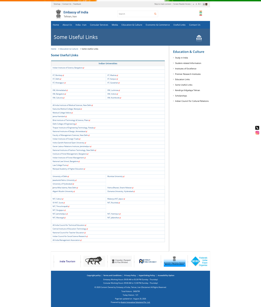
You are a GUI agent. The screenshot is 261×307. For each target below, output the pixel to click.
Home (56, 24)
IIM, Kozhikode (113, 97)
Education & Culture (132, 24)
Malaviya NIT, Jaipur (115, 199)
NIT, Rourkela (112, 202)
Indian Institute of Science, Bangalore (68, 67)
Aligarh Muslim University (63, 191)
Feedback (77, 4)
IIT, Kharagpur (58, 82)
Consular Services (99, 24)
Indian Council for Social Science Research (69, 236)
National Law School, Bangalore (65, 161)
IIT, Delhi (56, 79)
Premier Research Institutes (188, 74)
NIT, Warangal (58, 217)
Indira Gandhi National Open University (68, 142)
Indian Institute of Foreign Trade (66, 139)
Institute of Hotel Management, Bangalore (70, 154)
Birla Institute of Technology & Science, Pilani (70, 120)
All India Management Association (66, 240)
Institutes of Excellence (185, 68)
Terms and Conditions (112, 275)
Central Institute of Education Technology (69, 229)
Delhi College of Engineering (64, 124)
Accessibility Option (166, 275)
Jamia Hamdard (59, 116)
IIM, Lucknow (112, 90)
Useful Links (179, 24)
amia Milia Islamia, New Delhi (64, 187)
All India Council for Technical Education (69, 225)
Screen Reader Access (182, 4)
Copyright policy (94, 275)
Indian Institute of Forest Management (68, 157)
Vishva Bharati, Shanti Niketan (119, 187)
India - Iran (81, 24)
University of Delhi (60, 176)
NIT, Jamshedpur (59, 214)
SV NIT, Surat (58, 202)
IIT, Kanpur (111, 79)
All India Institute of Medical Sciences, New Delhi (72, 105)
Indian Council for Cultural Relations (192, 101)
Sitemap (57, 4)
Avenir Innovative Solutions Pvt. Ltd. (135, 302)
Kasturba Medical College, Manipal (66, 109)
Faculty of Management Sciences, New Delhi (70, 135)
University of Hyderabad (62, 184)
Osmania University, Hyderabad (120, 191)
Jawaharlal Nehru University (64, 180)
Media (115, 24)
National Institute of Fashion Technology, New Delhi (73, 150)
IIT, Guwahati (112, 82)
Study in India (181, 57)
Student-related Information (188, 63)
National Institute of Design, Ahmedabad (69, 131)
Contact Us (66, 4)
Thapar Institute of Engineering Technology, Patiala (73, 127)
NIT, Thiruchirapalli (60, 206)
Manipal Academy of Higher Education (68, 169)
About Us (67, 24)
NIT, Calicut (57, 199)
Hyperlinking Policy (147, 275)
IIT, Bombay (57, 75)
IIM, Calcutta (58, 97)
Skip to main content (162, 4)
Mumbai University (115, 176)
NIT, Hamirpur (113, 214)
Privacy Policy (130, 275)
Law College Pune (60, 165)
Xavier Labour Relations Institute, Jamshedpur (71, 146)
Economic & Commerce (158, 24)
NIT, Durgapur (58, 210)
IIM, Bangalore (58, 94)
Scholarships (181, 95)
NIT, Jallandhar (113, 217)
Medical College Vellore (62, 112)
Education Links (182, 79)
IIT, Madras (111, 75)
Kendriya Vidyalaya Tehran (187, 90)
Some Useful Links (183, 84)
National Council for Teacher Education (68, 232)
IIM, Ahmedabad (59, 90)
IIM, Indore (111, 94)
